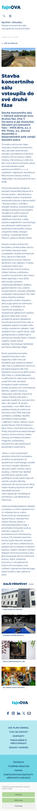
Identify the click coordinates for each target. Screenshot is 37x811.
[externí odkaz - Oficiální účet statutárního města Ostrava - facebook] (8, 713)
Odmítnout (18, 800)
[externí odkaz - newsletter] (29, 713)
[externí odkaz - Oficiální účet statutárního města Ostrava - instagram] (13, 713)
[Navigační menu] (10, 16)
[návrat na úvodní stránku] (18, 701)
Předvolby (18, 806)
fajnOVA (6, 22)
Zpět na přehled (10, 43)
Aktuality (17, 22)
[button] (4, 16)
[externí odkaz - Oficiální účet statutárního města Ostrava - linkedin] (18, 713)
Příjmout (18, 795)
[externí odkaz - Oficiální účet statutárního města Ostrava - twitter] (23, 713)
